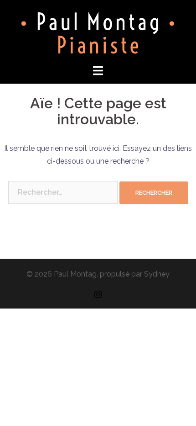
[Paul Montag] (98, 31)
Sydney (157, 274)
